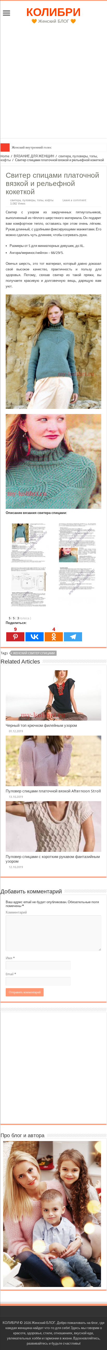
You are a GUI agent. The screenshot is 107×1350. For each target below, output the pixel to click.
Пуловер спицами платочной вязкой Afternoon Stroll (53, 791)
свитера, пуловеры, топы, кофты (32, 200)
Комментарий (16, 912)
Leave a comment (74, 200)
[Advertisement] (53, 85)
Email (11, 974)
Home (5, 156)
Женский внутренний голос (32, 147)
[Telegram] (73, 634)
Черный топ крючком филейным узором (41, 725)
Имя (10, 958)
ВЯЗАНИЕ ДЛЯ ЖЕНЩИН (34, 156)
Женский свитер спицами (34, 653)
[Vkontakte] (34, 634)
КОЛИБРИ (53, 12)
